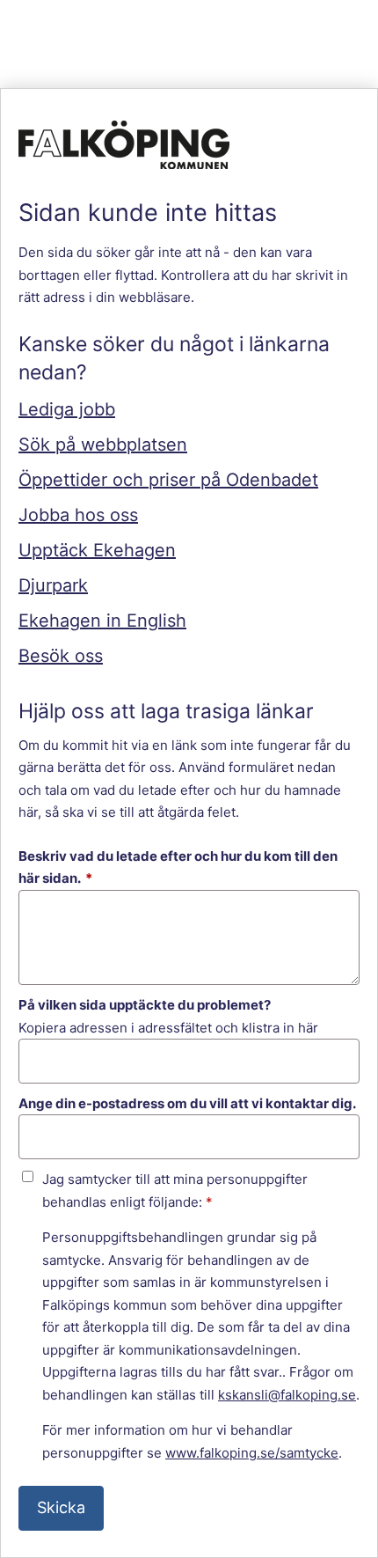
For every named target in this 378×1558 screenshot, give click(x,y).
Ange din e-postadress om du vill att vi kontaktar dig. (187, 1103)
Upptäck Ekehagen (97, 550)
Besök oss (60, 655)
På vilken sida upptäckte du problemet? (144, 1004)
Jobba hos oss (78, 514)
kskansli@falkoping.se (287, 1394)
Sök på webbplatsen (102, 444)
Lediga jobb (66, 409)
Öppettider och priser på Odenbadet (168, 479)
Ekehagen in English (102, 620)
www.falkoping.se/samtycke (251, 1452)
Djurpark (53, 585)
